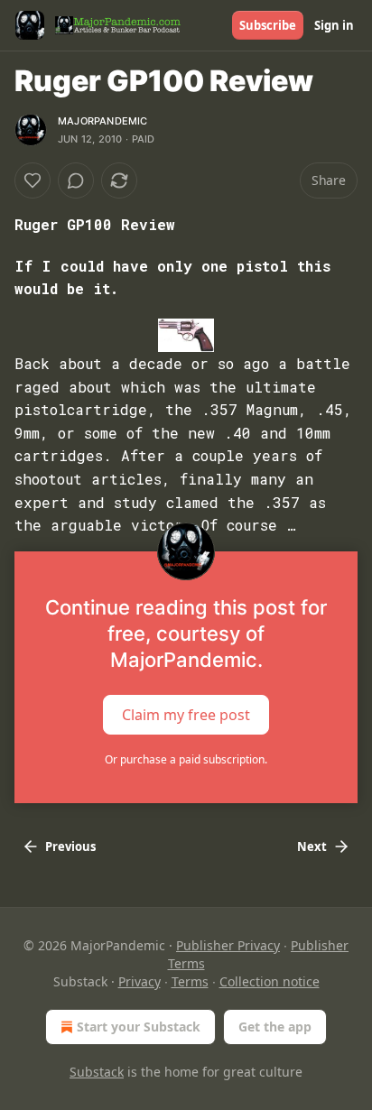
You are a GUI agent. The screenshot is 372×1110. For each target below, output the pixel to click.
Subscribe (267, 25)
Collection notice (269, 981)
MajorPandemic (103, 121)
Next (312, 846)
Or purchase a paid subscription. (186, 759)
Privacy (139, 981)
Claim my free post (186, 715)
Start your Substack (138, 1026)
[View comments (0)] (76, 180)
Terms (190, 981)
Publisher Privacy (228, 945)
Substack (97, 1071)
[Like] (32, 180)
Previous (70, 846)
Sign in (334, 25)
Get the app (275, 1026)
